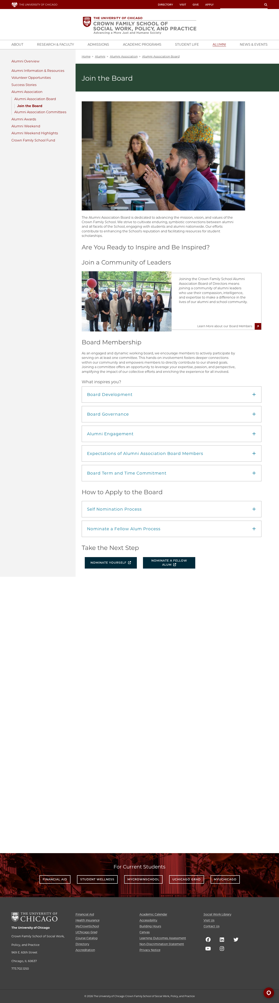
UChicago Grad (186, 879)
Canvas (145, 932)
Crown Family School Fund (33, 140)
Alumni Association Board (35, 99)
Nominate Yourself (108, 562)
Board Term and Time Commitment (126, 473)
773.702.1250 (20, 968)
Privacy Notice (150, 950)
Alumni (17, 61)
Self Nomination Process (114, 509)
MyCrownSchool (143, 879)
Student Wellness (97, 879)
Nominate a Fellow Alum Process (124, 528)
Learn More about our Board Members (224, 326)
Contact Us (212, 926)
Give (196, 4)
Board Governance (108, 414)
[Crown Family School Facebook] (208, 939)
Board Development (110, 394)
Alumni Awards (23, 119)
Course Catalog (87, 938)
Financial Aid (55, 879)
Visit (183, 4)
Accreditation (85, 950)
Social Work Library (217, 914)
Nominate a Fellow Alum (169, 563)
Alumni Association (26, 92)
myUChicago (225, 879)
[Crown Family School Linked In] (222, 939)
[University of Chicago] (34, 917)
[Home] (139, 25)
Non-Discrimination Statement (162, 944)
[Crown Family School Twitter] (235, 939)
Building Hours (150, 926)
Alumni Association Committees (40, 112)
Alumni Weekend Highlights (34, 133)
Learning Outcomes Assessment (163, 938)
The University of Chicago (30, 927)
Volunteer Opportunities (31, 78)
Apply (209, 4)
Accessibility (148, 920)
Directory (165, 4)
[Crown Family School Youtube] (208, 948)
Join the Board (29, 106)
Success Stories (24, 85)
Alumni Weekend (25, 126)
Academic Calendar (153, 914)
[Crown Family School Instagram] (222, 948)
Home (86, 56)
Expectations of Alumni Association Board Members (145, 453)
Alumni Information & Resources (37, 71)
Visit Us (209, 920)
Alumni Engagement (110, 433)
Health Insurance (87, 920)
